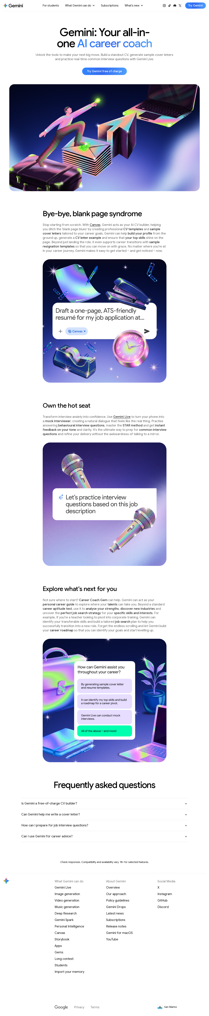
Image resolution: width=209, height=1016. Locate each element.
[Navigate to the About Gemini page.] (13, 5)
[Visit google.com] (61, 1007)
